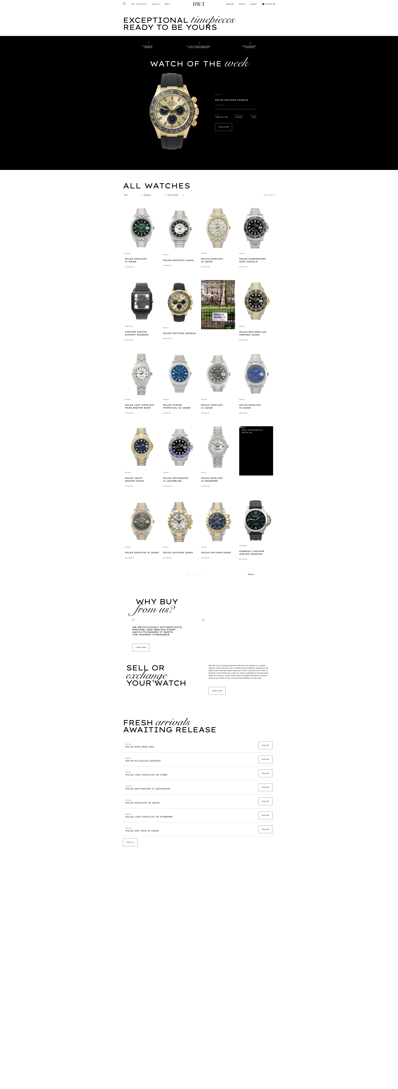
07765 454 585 (270, 4)
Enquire (230, 4)
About (167, 4)
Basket (254, 4)
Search (242, 4)
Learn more (223, 127)
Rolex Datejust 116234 (178, 260)
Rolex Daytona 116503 (178, 552)
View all (130, 842)
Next (251, 574)
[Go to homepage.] (199, 4)
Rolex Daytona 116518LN (231, 100)
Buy (124, 4)
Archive (155, 4)
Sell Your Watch (139, 4)
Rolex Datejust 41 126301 (142, 552)
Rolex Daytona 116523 (216, 552)
